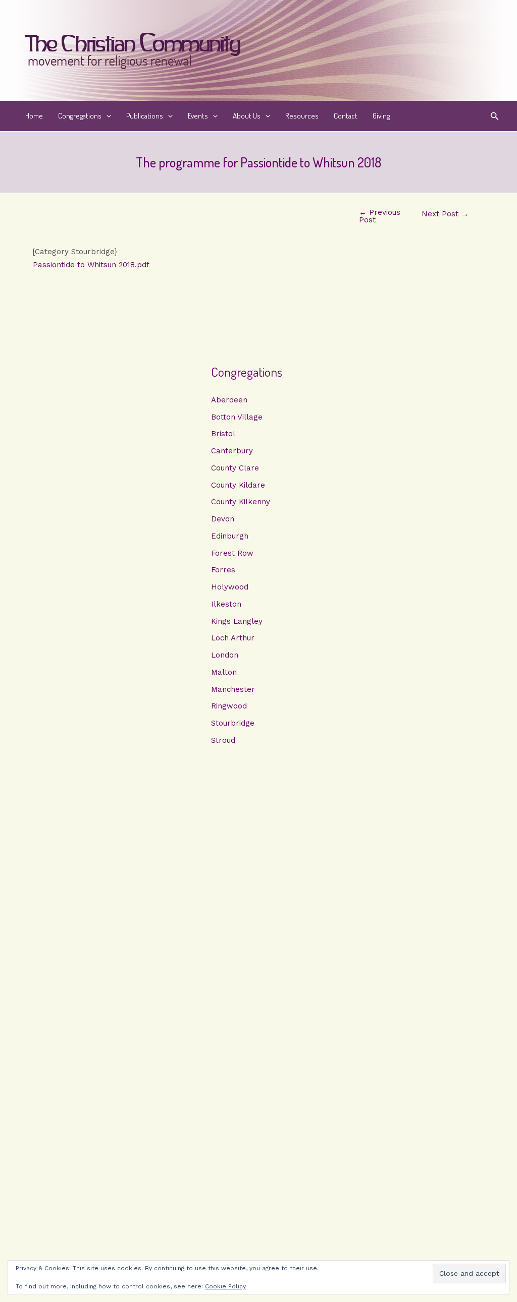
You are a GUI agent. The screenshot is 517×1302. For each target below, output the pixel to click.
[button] (106, 116)
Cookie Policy (225, 1286)
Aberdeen (229, 399)
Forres (223, 569)
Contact (345, 116)
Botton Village (237, 417)
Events (198, 116)
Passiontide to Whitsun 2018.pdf (91, 264)
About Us (247, 116)
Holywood (229, 586)
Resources (302, 116)
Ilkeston (226, 604)
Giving (381, 116)
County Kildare (238, 485)
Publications (144, 116)
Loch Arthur (232, 637)
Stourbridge (232, 723)
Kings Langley (237, 621)
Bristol (223, 433)
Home (34, 116)
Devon (222, 518)
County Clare (235, 467)
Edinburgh (229, 536)
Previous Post (379, 216)
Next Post (445, 214)
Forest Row (232, 553)
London (224, 655)
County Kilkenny (240, 501)
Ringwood (229, 706)
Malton (224, 672)
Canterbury (232, 450)
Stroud (223, 740)
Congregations (79, 116)
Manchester (233, 689)
